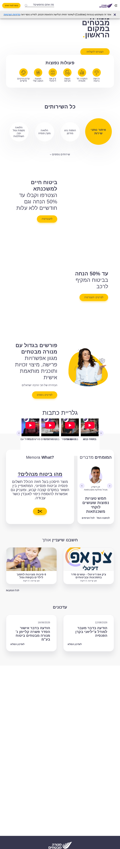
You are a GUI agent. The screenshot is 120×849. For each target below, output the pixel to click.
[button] (115, 15)
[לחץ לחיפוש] (26, 4)
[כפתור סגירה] (115, 15)
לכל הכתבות (12, 590)
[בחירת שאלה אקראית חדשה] (40, 511)
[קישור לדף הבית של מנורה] (106, 5)
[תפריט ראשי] (116, 5)
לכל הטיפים (88, 518)
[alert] (60, 14)
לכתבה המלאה (102, 518)
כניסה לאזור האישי (11, 5)
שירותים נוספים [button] (61, 154)
